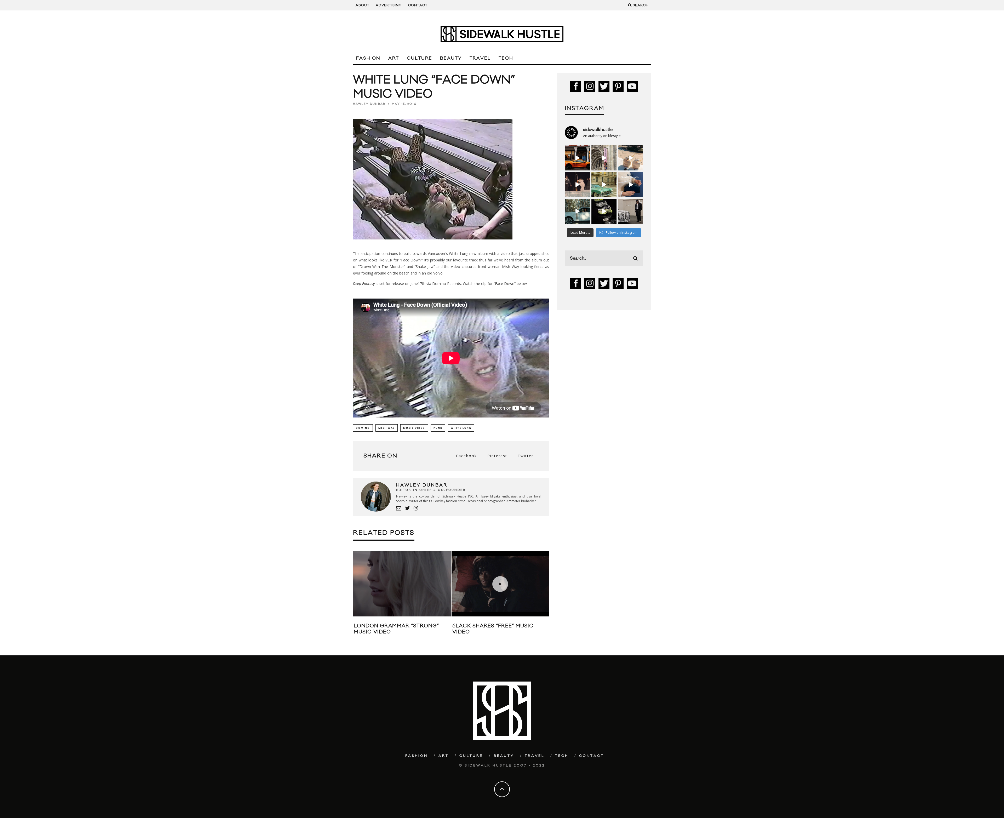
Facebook (466, 455)
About (362, 5)
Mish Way (386, 428)
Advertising (389, 5)
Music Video (414, 428)
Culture (419, 58)
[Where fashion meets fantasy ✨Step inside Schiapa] (604, 157)
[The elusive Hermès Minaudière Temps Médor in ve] (630, 184)
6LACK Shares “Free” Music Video (493, 629)
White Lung (461, 428)
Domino (363, 428)
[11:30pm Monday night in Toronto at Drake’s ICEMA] (577, 184)
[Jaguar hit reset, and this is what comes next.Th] (630, 211)
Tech (506, 58)
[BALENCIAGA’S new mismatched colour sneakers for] (604, 211)
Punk (437, 428)
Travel (480, 58)
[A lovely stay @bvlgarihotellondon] (577, 157)
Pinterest (497, 455)
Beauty (451, 58)
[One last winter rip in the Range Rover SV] (577, 211)
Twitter (525, 455)
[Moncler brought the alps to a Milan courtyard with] (604, 184)
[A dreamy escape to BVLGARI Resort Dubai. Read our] (630, 157)
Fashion (368, 58)
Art (393, 58)
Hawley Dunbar (369, 104)
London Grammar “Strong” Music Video (396, 629)
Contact (417, 5)
